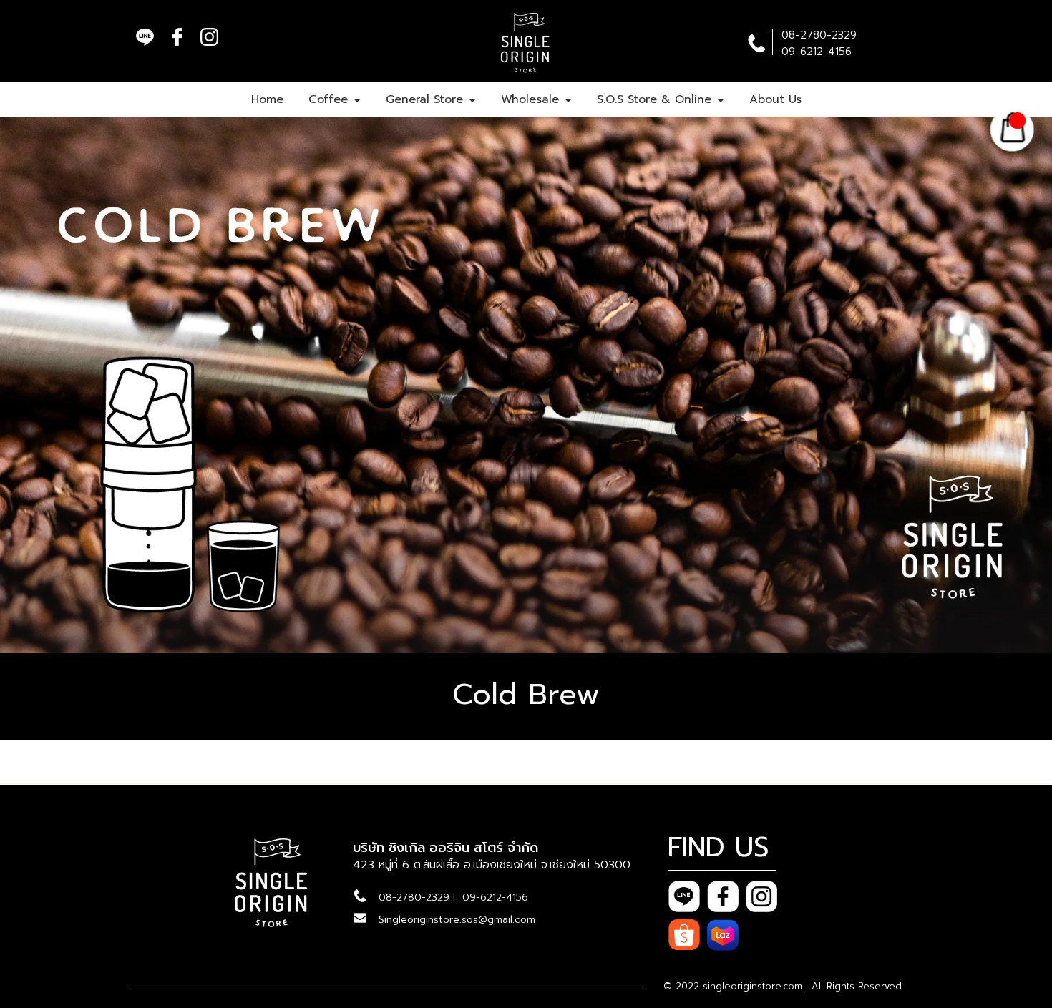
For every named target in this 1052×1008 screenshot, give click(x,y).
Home (267, 99)
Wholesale (532, 99)
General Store (426, 99)
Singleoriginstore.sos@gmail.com (457, 919)
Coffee (330, 99)
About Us (775, 99)
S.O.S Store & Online (656, 99)
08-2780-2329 (414, 897)
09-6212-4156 (495, 897)
